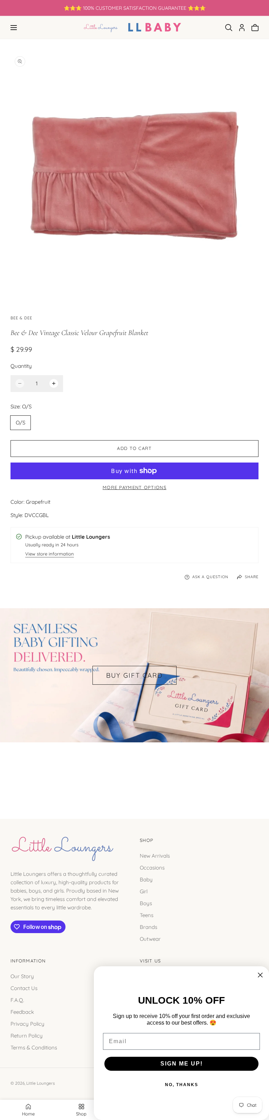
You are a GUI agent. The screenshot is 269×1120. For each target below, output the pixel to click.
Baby (146, 879)
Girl (143, 891)
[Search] (228, 27)
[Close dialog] (260, 975)
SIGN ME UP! (181, 1064)
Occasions (152, 867)
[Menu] (14, 27)
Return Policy (27, 1035)
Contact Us (24, 987)
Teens (146, 915)
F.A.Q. (17, 999)
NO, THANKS (181, 1084)
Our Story (22, 976)
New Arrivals (155, 855)
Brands (148, 927)
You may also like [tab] (134, 773)
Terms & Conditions (34, 1047)
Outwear (150, 939)
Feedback (22, 1011)
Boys (146, 903)
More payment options (134, 487)
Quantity (21, 366)
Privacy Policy (27, 1023)
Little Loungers (40, 1083)
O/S (20, 422)
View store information (49, 554)
